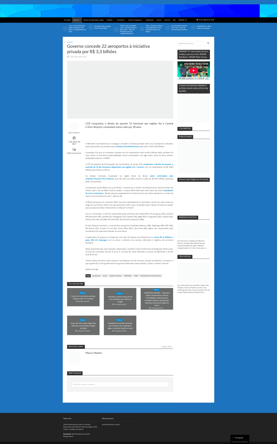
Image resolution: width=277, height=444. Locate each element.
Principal (67, 20)
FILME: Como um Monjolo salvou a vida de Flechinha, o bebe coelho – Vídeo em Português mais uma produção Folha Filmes (128, 29)
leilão (136, 276)
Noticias (76, 20)
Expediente (150, 20)
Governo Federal (116, 276)
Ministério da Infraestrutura (151, 276)
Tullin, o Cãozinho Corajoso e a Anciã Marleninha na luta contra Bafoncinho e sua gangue (154, 28)
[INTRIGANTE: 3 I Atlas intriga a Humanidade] (193, 27)
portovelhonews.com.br (111, 424)
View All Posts (166, 347)
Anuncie (167, 20)
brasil (105, 276)
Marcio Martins (74, 133)
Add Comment (74, 153)
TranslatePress (243, 442)
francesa (97, 179)
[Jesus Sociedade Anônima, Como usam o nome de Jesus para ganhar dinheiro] (167, 27)
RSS (174, 20)
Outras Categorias (135, 20)
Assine (159, 20)
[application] (193, 70)
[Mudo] (203, 78)
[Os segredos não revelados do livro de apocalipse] (90, 27)
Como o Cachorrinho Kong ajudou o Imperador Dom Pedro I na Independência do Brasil (77, 28)
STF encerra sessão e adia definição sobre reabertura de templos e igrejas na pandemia (138, 408)
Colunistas (120, 20)
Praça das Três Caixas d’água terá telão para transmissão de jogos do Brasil (83, 325)
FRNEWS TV (183, 20)
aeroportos (96, 276)
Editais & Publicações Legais (93, 20)
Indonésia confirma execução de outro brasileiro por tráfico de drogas (120, 299)
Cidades (109, 20)
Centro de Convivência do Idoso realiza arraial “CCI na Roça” (83, 297)
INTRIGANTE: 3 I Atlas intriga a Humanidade (204, 27)
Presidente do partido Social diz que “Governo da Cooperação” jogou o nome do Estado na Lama (120, 325)
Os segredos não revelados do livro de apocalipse (102, 27)
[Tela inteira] (207, 78)
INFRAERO (127, 276)
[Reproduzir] (180, 78)
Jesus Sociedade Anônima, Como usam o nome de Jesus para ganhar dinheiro (179, 27)
